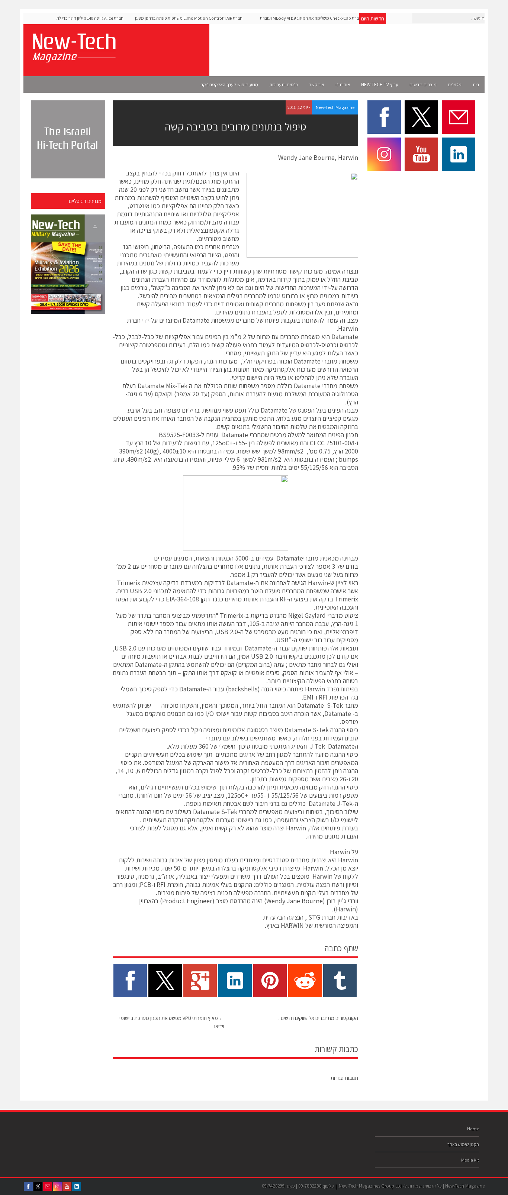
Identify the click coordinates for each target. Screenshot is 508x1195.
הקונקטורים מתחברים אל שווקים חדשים (316, 1018)
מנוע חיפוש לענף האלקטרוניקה (229, 84)
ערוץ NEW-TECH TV (379, 84)
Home (473, 1128)
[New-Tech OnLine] (73, 58)
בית (476, 84)
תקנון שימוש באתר (463, 1144)
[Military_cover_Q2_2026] (68, 264)
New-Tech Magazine (335, 107)
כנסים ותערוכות (283, 84)
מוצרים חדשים (423, 84)
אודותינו (342, 84)
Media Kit (470, 1160)
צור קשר (316, 84)
